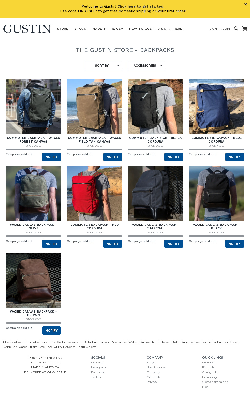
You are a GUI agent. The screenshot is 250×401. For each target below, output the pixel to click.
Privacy (152, 382)
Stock (80, 28)
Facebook (97, 372)
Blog (205, 387)
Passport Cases (227, 342)
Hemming (209, 377)
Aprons (105, 342)
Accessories (119, 342)
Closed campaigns (215, 382)
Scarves (194, 342)
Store (62, 28)
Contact (97, 362)
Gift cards (153, 377)
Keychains (208, 342)
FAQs (151, 362)
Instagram (98, 367)
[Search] (236, 28)
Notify (51, 157)
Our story (153, 372)
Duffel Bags (180, 342)
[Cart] (244, 28)
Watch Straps (27, 347)
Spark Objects (86, 347)
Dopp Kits (10, 347)
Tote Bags (45, 347)
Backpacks (33, 145)
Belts (87, 342)
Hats (95, 342)
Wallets (133, 342)
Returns (207, 362)
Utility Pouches (64, 347)
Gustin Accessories (69, 342)
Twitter (96, 377)
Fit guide (208, 367)
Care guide (209, 372)
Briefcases (163, 342)
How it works (156, 367)
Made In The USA (107, 28)
